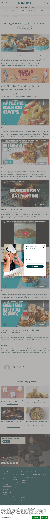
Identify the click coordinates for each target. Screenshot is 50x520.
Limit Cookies (44, 517)
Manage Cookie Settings (6, 517)
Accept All (36, 517)
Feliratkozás (35, 266)
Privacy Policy (17, 515)
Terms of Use (24, 515)
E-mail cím (28, 259)
